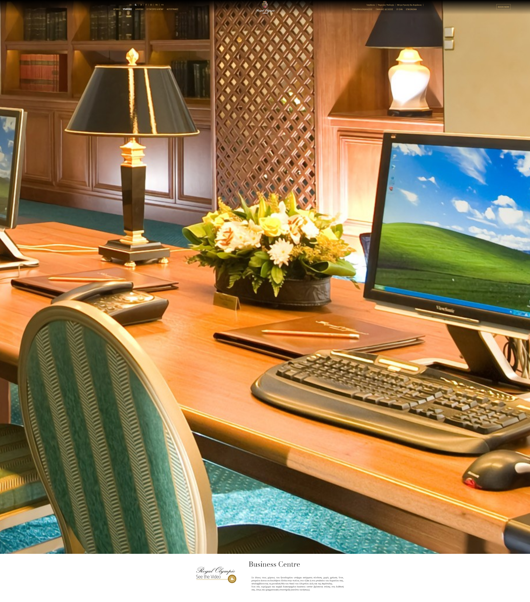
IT (146, 5)
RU (156, 5)
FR (162, 4)
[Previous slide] (4, 202)
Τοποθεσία (370, 5)
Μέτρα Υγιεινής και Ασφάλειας (409, 5)
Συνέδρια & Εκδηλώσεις (362, 9)
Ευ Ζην (400, 9)
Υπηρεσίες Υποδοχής (386, 5)
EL (135, 5)
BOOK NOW (503, 7)
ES (151, 5)
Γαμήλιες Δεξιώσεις (384, 9)
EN (130, 5)
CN (141, 5)
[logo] (265, 7)
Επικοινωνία (411, 9)
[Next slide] (526, 202)
